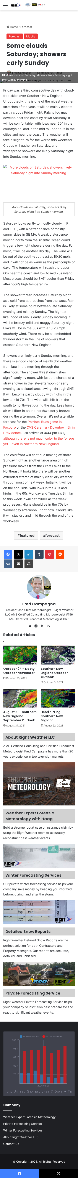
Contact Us (11, 1144)
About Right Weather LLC (21, 1137)
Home (13, 27)
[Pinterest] (49, 554)
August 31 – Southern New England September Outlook (20, 716)
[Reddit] (60, 554)
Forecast (26, 27)
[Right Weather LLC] (28, 5)
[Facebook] (8, 554)
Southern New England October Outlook (54, 673)
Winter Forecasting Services (22, 1130)
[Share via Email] (18, 563)
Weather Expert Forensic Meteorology (29, 1117)
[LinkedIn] (28, 554)
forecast (52, 535)
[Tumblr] (39, 554)
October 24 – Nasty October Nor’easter (19, 671)
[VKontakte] (8, 563)
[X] (18, 554)
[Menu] (5, 7)
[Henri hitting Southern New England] (58, 698)
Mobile (30, 36)
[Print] (28, 563)
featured (27, 535)
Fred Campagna (39, 604)
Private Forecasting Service (22, 1123)
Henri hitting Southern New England (52, 716)
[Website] (29, 626)
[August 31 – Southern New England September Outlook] (20, 698)
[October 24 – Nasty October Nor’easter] (20, 655)
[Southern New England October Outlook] (58, 655)
